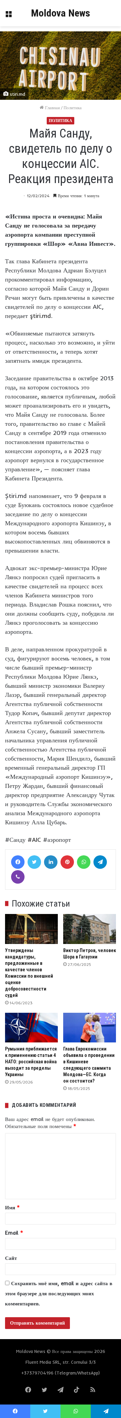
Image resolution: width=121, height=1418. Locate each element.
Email (14, 1233)
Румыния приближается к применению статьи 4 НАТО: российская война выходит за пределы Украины (31, 1061)
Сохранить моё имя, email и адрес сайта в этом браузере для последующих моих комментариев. (58, 1293)
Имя (12, 1207)
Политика (73, 107)
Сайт (11, 1258)
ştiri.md (39, 316)
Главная (52, 107)
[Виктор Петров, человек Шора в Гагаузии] (89, 929)
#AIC (34, 840)
